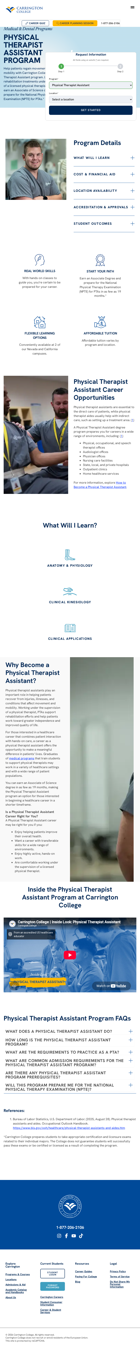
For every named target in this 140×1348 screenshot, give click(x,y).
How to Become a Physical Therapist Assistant (100, 485)
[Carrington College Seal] (70, 1206)
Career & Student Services (50, 1311)
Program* (53, 79)
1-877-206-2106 (70, 1227)
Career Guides (83, 1271)
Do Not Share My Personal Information (120, 1284)
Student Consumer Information (51, 1303)
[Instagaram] (59, 1236)
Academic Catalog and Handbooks (16, 1291)
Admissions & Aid (15, 1284)
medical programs (21, 758)
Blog (77, 1281)
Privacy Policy (118, 1271)
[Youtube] (73, 1236)
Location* (53, 93)
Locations (11, 1279)
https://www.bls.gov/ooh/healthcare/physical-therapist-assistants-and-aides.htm (69, 1128)
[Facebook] (66, 1236)
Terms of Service (120, 1276)
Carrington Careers (51, 1297)
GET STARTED (91, 110)
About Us (10, 1297)
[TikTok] (81, 1236)
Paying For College (86, 1276)
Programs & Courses (17, 1274)
